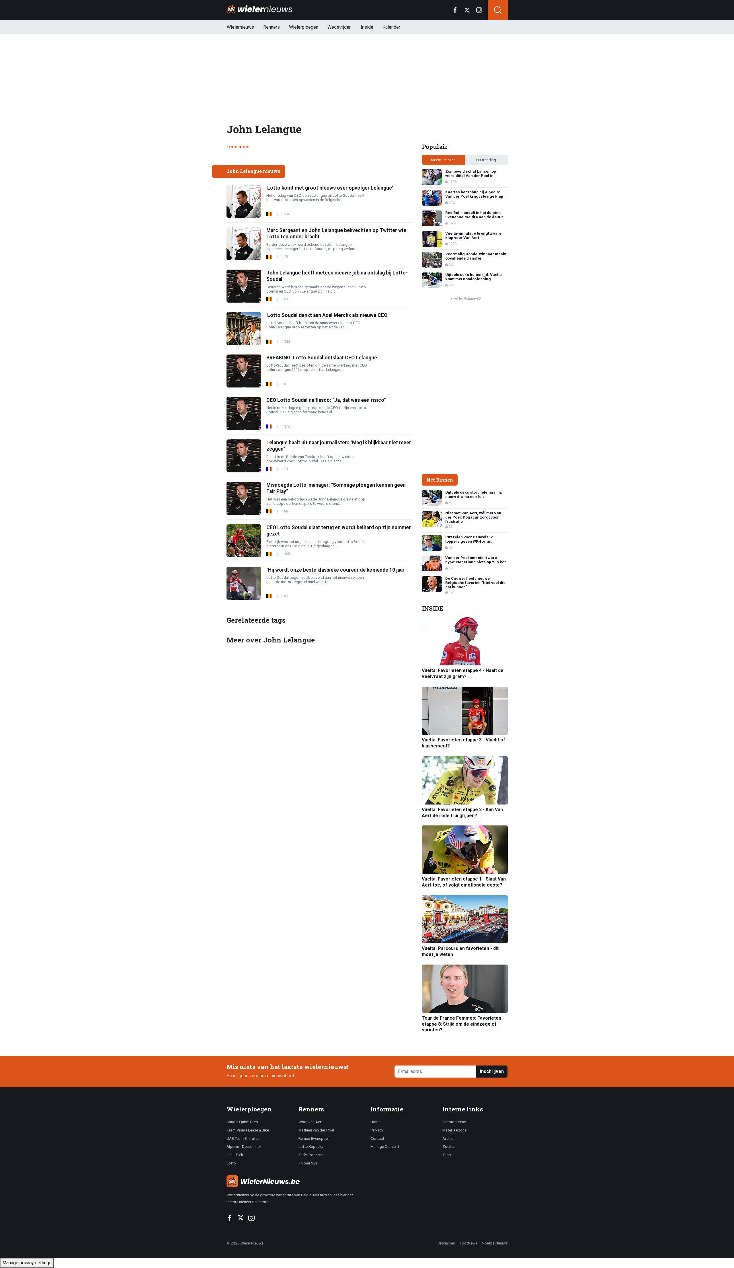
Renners (271, 27)
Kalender (391, 27)
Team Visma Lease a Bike (248, 1130)
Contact (377, 1138)
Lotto (231, 1163)
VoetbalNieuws (495, 1243)
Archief (448, 1138)
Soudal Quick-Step (242, 1121)
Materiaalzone (454, 1130)
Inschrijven (492, 1071)
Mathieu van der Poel (316, 1130)
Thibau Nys (307, 1163)
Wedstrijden (339, 27)
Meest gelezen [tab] (443, 159)
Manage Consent (384, 1146)
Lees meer (238, 146)
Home (375, 1121)
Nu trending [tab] (486, 159)
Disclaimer (446, 1243)
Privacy (376, 1130)
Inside (367, 27)
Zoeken (448, 1146)
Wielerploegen (303, 27)
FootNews (468, 1243)
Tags (446, 1154)
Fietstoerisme (454, 1121)
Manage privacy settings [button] (27, 1262)
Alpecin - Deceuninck (244, 1146)
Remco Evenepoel (313, 1138)
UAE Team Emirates (243, 1138)
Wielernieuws (240, 27)
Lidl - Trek (235, 1154)
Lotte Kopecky (310, 1146)
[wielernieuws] (295, 1181)
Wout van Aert (310, 1121)
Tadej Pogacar (310, 1154)
